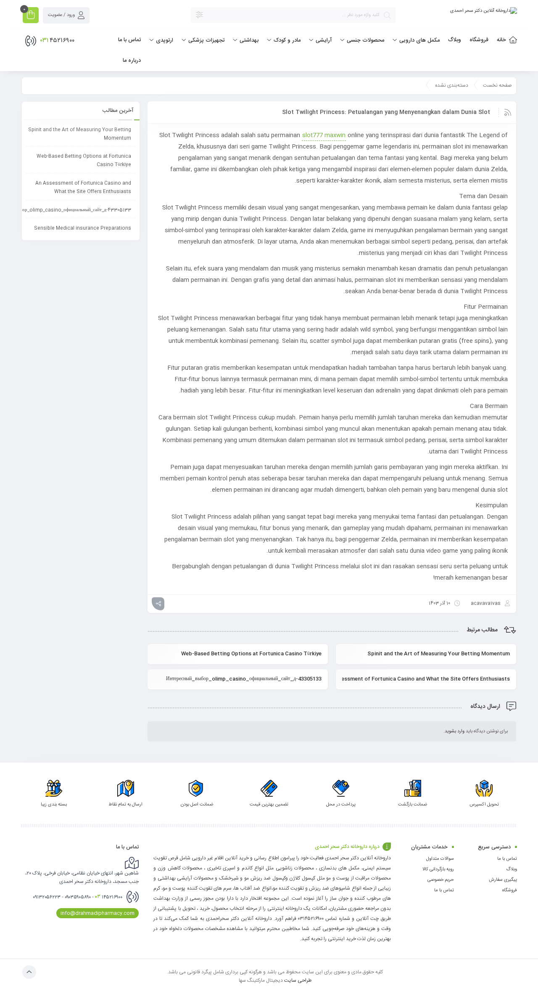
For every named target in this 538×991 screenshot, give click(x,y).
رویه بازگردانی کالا (438, 869)
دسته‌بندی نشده (451, 85)
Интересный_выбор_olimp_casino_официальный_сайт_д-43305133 (244, 679)
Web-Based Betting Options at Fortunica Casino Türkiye (251, 653)
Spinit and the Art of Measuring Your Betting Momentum (438, 653)
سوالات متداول (440, 859)
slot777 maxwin (323, 135)
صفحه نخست (497, 85)
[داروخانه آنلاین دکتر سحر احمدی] (483, 11)
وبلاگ (511, 869)
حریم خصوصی (440, 880)
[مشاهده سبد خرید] (30, 16)
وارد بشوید (454, 731)
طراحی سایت (297, 980)
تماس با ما (507, 859)
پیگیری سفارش (503, 880)
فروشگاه (509, 890)
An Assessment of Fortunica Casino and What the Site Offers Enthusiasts (426, 679)
